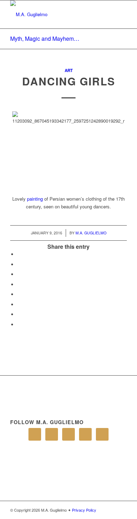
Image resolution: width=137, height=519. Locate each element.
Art (69, 70)
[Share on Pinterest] (19, 274)
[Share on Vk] (19, 304)
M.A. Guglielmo (91, 232)
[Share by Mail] (19, 324)
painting (35, 198)
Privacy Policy (84, 510)
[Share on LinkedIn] (19, 284)
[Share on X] (19, 264)
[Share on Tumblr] (19, 294)
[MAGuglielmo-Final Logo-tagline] (56, 14)
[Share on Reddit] (19, 314)
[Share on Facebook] (19, 254)
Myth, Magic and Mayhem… (44, 38)
